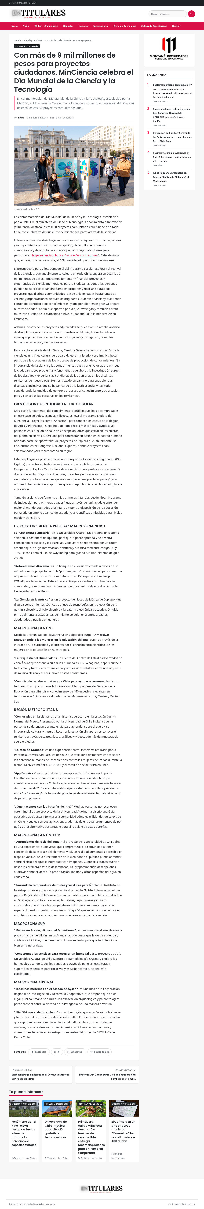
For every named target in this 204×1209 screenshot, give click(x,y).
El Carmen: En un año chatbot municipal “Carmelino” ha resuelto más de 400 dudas (123, 1131)
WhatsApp (76, 1052)
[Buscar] (191, 13)
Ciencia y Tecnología (124, 25)
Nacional (83, 25)
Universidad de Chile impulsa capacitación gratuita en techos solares (56, 1129)
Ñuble (26, 25)
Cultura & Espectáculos (154, 25)
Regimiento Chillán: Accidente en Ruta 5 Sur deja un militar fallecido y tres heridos (172, 157)
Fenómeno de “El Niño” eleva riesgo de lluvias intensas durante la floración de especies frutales (23, 1133)
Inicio (14, 25)
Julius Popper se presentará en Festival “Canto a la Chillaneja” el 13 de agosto (171, 176)
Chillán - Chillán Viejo (46, 25)
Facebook (40, 1052)
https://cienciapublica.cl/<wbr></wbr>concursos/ (65, 255)
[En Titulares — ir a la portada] (39, 14)
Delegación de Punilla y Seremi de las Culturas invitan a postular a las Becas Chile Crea (172, 137)
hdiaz (21, 117)
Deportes (68, 25)
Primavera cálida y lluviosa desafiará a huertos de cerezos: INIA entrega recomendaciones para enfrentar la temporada (91, 1137)
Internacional (100, 25)
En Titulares (16, 1158)
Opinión (176, 25)
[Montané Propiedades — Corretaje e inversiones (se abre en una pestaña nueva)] (169, 50)
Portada (17, 40)
